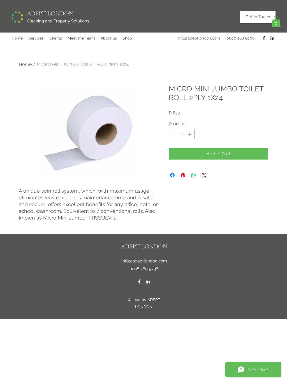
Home (25, 64)
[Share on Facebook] (172, 175)
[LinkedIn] (272, 38)
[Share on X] (204, 175)
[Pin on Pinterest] (183, 175)
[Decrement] (173, 134)
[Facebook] (264, 38)
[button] (276, 21)
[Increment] (190, 134)
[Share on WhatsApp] (193, 175)
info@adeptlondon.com (198, 38)
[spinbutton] (182, 134)
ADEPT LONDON (50, 13)
